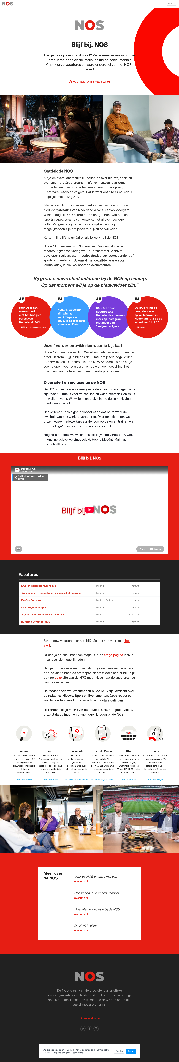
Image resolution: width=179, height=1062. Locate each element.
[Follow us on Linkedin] (83, 1028)
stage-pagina (113, 655)
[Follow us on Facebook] (89, 1028)
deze (58, 677)
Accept (131, 1051)
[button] (171, 3)
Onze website (89, 1018)
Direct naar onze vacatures (89, 81)
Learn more (77, 1052)
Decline (119, 1051)
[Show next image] (169, 129)
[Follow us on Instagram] (96, 1028)
